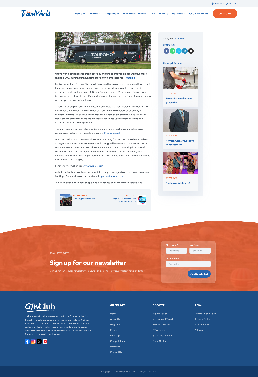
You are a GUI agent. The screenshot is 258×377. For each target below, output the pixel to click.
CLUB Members (198, 13)
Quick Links (117, 305)
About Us (115, 319)
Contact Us (116, 352)
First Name (171, 245)
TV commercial (112, 132)
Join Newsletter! (199, 273)
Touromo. (130, 77)
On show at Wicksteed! (178, 182)
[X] (179, 51)
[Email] (191, 51)
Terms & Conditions (205, 313)
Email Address (172, 258)
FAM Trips (115, 335)
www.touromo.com (93, 165)
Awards (93, 13)
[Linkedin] (185, 51)
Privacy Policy (202, 319)
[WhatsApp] (172, 51)
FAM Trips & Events (134, 13)
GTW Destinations (162, 335)
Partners (177, 13)
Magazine (110, 13)
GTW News (180, 38)
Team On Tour (160, 341)
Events (113, 329)
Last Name (194, 245)
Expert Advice (160, 313)
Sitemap (199, 329)
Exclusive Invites (161, 324)
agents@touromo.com (111, 176)
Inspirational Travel (163, 319)
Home (78, 13)
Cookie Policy (202, 324)
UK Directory (160, 13)
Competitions (117, 341)
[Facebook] (166, 51)
